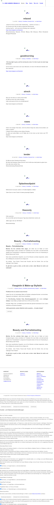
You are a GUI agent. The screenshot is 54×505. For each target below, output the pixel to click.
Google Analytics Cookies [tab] (5, 456)
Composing (39, 378)
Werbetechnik (39, 387)
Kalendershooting (31, 288)
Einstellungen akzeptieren (6, 406)
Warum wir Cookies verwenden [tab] (6, 415)
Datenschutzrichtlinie (36, 493)
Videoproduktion (40, 384)
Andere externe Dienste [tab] (5, 468)
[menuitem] (6, 3)
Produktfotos (39, 382)
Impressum (22, 373)
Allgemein (17, 288)
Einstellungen (33, 406)
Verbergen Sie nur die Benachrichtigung (21, 406)
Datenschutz (22, 375)
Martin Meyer (39, 21)
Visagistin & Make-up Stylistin (27, 285)
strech (27, 91)
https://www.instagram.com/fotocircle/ (14, 30)
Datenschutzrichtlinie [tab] (4, 491)
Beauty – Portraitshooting (27, 240)
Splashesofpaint (27, 183)
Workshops (39, 388)
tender (27, 154)
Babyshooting (39, 375)
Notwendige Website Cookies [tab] (6, 446)
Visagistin (37, 288)
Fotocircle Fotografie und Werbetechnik (33, 395)
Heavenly (27, 209)
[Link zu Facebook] (50, 3)
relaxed (27, 18)
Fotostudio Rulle (31, 21)
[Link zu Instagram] (48, 3)
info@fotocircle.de (7, 381)
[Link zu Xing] (52, 3)
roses (27, 121)
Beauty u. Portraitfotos (23, 21)
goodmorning (27, 55)
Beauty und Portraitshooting (27, 329)
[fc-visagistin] (27, 280)
